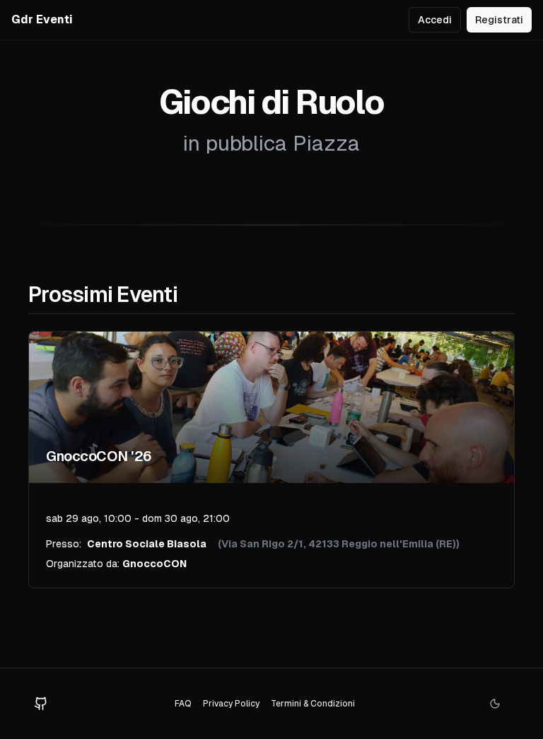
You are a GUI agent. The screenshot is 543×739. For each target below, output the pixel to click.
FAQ (183, 704)
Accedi (435, 19)
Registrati (499, 19)
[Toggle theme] (495, 703)
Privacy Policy (231, 704)
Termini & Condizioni (313, 704)
